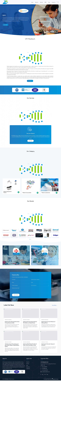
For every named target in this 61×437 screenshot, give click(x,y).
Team (49, 2)
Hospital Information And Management (28, 192)
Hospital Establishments (46, 192)
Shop (4, 25)
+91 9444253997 (45, 370)
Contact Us (53, 2)
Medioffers (28, 366)
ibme (27, 365)
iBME (45, 2)
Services (41, 2)
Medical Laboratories (7, 192)
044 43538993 (44, 366)
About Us (36, 2)
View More (30, 140)
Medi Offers (16, 253)
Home (32, 2)
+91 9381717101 (44, 368)
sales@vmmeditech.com (46, 371)
